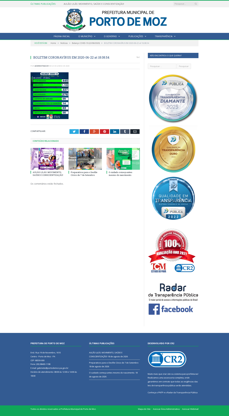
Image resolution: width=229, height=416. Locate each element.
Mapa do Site (144, 409)
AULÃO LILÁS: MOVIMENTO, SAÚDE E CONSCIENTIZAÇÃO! (48, 173)
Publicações (135, 36)
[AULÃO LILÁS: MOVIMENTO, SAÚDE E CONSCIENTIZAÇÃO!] (47, 159)
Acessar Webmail (190, 409)
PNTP (160, 392)
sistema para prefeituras (186, 374)
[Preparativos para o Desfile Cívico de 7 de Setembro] (85, 159)
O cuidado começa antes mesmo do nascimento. (120, 173)
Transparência (163, 36)
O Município (85, 36)
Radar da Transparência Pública (182, 392)
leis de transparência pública (161, 385)
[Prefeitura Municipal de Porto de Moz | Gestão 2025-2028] (114, 19)
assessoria (169, 377)
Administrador (42, 66)
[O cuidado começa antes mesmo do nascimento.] (123, 159)
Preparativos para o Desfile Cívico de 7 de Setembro (90, 3)
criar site (167, 374)
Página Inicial (62, 36)
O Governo (110, 36)
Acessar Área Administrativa (166, 409)
